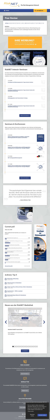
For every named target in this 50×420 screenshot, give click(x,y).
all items (7, 23)
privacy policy (36, 315)
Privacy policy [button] (31, 411)
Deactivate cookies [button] (32, 415)
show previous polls (8, 266)
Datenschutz (21, 416)
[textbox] (40, 10)
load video (24, 318)
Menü (7, 10)
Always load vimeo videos (25, 320)
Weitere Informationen (24, 115)
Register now (24, 390)
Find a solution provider (24, 407)
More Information (24, 373)
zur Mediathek (24, 350)
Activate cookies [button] (42, 415)
